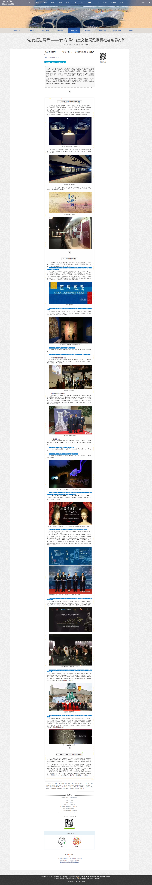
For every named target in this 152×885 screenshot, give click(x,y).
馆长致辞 (17, 30)
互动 (97, 2)
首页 (30, 2)
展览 (67, 2)
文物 (60, 2)
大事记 (131, 30)
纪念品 (113, 2)
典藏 (45, 2)
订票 (105, 2)
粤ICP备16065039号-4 (104, 876)
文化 (75, 2)
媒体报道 (74, 30)
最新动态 (45, 30)
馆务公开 (102, 30)
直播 (121, 2)
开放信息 (88, 30)
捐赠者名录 (117, 30)
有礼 (90, 2)
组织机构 (31, 30)
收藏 (87, 44)
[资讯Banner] (76, 16)
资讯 (38, 2)
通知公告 (59, 30)
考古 (53, 2)
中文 (143, 3)
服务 (82, 2)
